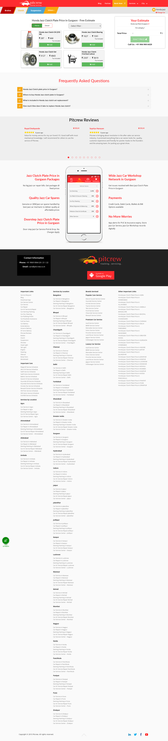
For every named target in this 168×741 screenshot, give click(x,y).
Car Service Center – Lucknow (63, 568)
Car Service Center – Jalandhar (63, 516)
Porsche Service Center (93, 333)
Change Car (161, 12)
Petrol (37, 25)
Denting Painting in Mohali (62, 598)
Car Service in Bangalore (61, 299)
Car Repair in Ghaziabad (61, 405)
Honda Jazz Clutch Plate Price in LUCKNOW (132, 362)
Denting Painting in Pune (61, 701)
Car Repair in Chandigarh (61, 336)
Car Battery (24, 324)
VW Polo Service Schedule (29, 391)
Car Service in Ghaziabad (61, 403)
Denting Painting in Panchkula (63, 667)
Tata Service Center (92, 308)
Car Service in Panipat (60, 679)
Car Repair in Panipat (60, 682)
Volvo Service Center (93, 330)
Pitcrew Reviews (84, 120)
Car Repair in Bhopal (60, 318)
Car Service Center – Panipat (62, 689)
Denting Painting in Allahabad (31, 446)
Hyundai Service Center (94, 301)
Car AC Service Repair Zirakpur (63, 721)
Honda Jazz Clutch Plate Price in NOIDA (131, 373)
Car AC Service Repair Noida (62, 652)
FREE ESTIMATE (6, 545)
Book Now (118, 3)
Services (133, 3)
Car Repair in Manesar (60, 578)
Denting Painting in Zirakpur (62, 718)
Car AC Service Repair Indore (62, 479)
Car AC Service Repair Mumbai (63, 617)
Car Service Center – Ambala (30, 468)
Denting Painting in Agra (29, 412)
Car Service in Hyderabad (61, 454)
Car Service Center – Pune (62, 706)
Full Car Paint (25, 321)
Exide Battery (25, 326)
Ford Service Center (92, 311)
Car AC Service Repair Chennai (63, 358)
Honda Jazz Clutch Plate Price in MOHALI (132, 366)
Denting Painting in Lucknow (63, 563)
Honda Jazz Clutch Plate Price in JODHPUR (132, 357)
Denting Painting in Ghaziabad (63, 407)
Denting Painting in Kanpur (62, 546)
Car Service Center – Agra (29, 416)
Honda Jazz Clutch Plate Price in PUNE (131, 383)
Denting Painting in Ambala (30, 464)
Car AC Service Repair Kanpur (63, 548)
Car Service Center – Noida (62, 654)
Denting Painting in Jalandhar (63, 511)
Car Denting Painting (28, 312)
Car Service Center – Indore (62, 481)
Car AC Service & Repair (28, 309)
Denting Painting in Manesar (62, 580)
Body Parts (24, 357)
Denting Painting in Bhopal (62, 321)
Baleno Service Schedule (29, 376)
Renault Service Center (93, 315)
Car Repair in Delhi (59, 370)
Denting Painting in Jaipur (61, 494)
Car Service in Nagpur (60, 627)
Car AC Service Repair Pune (62, 704)
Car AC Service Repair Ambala (30, 466)
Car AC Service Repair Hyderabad (64, 461)
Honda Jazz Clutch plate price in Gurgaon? (40, 89)
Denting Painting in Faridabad (63, 390)
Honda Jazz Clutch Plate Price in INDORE (131, 347)
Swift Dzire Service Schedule (30, 374)
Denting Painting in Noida (62, 649)
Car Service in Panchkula (61, 662)
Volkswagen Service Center (95, 340)
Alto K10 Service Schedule (29, 369)
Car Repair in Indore (60, 474)
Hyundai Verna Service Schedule (31, 384)
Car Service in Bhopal (60, 316)
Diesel (47, 25)
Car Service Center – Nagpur (62, 637)
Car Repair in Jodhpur (60, 526)
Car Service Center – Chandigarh (64, 343)
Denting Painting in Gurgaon (62, 442)
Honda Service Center (93, 303)
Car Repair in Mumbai (60, 612)
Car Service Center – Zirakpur (63, 723)
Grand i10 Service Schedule (30, 379)
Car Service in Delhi (59, 368)
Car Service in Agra (27, 407)
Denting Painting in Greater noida (64, 425)
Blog (99, 3)
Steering (23, 352)
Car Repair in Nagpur (60, 630)
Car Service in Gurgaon (60, 437)
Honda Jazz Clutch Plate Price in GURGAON (132, 340)
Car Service (24, 305)
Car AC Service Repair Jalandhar (63, 513)
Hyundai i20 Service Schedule (30, 381)
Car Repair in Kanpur (60, 543)
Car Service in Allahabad (29, 442)
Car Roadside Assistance (29, 319)
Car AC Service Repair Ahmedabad (32, 431)
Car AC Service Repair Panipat (63, 686)
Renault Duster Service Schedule (31, 388)
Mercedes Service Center (94, 328)
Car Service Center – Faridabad (63, 395)
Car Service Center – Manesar (63, 585)
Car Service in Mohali (60, 593)
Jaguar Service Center (93, 337)
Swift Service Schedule (28, 372)
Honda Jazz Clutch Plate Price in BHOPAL (132, 314)
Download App (26, 300)
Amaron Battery (26, 328)
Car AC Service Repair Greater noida (65, 427)
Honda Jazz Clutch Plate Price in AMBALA (132, 307)
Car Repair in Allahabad (28, 444)
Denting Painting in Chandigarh (63, 338)
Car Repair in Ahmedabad (29, 427)
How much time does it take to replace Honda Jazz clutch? (47, 106)
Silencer (23, 354)
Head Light (24, 345)
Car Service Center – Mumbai (63, 619)
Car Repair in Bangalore (61, 301)
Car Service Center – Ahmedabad (32, 434)
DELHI (77, 128)
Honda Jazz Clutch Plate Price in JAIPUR (131, 350)
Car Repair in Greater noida (62, 422)
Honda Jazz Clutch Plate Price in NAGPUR (132, 371)
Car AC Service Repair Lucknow (63, 565)
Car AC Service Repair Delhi (62, 375)
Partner (108, 3)
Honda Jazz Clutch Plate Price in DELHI (131, 324)
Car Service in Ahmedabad (29, 424)
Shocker (23, 343)
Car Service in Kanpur (60, 541)
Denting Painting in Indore (62, 476)
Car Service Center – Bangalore (63, 308)
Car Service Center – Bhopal (62, 326)
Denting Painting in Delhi (61, 373)
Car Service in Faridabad (61, 385)
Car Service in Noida (60, 645)
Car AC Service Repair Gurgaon (63, 444)
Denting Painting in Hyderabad (63, 459)
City (144, 3)
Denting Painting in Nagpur (62, 632)
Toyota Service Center (93, 306)
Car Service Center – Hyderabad (64, 464)
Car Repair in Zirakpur (60, 716)
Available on (103, 275)
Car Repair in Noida (59, 647)
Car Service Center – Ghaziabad (63, 412)
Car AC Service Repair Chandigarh (64, 340)
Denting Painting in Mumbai (62, 615)
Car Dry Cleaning (26, 314)
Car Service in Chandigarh (61, 333)
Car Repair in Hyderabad (61, 457)
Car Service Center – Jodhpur (62, 533)
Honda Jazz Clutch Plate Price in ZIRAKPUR (132, 385)
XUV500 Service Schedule (29, 395)
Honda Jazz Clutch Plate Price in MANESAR (132, 364)
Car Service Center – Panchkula (63, 671)
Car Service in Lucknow (61, 558)
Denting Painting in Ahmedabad (31, 429)
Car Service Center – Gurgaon (63, 447)
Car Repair (24, 307)
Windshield (24, 359)
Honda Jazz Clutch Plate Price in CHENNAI (132, 321)
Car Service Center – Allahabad (31, 451)
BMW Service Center (92, 326)
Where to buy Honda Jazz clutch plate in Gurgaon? (43, 95)
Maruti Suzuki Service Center (95, 299)
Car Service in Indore (60, 472)
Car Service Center (27, 302)
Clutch (23, 338)
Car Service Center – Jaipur (62, 498)
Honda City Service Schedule (30, 386)
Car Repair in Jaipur (59, 491)
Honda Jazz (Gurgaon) (139, 24)
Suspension (24, 340)
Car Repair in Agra (27, 409)
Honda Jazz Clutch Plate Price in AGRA (131, 295)
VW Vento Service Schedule (30, 393)
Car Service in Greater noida (62, 420)
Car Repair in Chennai (60, 353)
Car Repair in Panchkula (61, 664)
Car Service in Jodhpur (60, 523)
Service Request (26, 295)
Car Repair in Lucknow (60, 560)
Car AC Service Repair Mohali (62, 600)
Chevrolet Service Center (94, 313)
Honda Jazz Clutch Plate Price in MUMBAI (132, 369)
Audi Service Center (92, 323)
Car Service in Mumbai (60, 610)
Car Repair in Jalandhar (60, 509)
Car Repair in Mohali (60, 595)
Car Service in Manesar (60, 575)
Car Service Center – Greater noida (64, 429)
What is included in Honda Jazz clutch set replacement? (45, 100)
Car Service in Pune (59, 696)
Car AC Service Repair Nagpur (63, 634)
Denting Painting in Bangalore (63, 303)
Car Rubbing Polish (27, 316)
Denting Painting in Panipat (62, 684)
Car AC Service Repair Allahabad (31, 449)
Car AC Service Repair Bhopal (63, 323)
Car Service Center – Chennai (63, 360)
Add (50, 45)
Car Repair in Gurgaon (60, 439)
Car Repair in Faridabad (61, 388)
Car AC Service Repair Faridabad (64, 392)
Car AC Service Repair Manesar (63, 583)
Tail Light (23, 347)
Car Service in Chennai (60, 351)
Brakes (23, 335)
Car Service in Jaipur (59, 489)
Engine (23, 350)
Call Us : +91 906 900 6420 (140, 44)
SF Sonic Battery (26, 331)
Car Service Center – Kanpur (62, 550)
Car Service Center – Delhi (61, 377)
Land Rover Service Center (95, 335)
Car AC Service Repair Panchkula (64, 669)
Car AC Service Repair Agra (29, 414)
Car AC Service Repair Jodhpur (63, 531)
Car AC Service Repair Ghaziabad (64, 410)
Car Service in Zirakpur (60, 714)
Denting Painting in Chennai (62, 355)
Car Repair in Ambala (28, 461)
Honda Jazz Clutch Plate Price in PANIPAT (132, 381)
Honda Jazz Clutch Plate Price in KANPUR (132, 359)
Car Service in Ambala (28, 459)
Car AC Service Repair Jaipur (62, 496)
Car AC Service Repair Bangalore (64, 306)
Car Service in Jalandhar (61, 506)
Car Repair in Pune (59, 699)
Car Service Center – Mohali (62, 602)
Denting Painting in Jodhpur (62, 528)
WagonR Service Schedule (29, 367)
